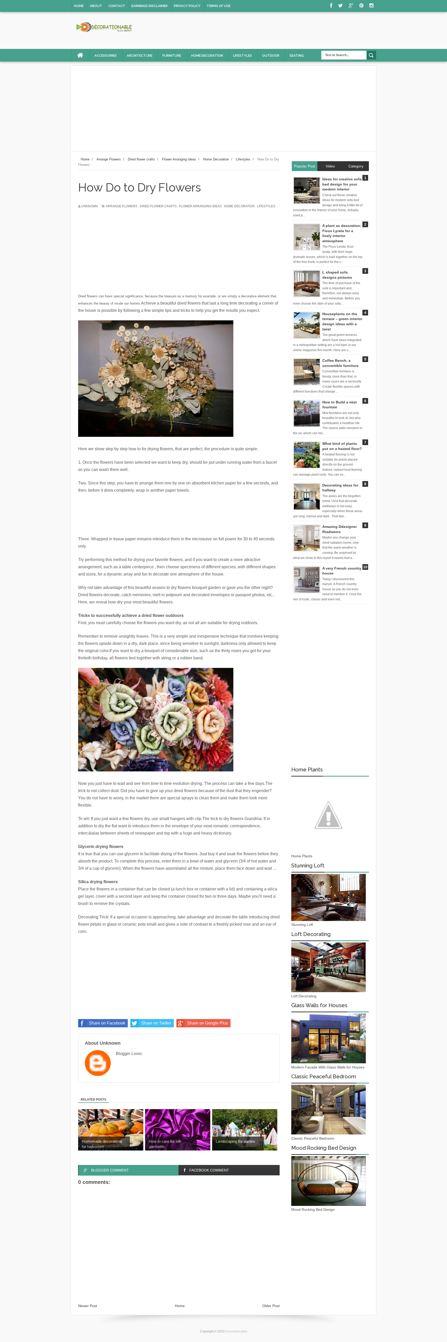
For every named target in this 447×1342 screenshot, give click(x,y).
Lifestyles (242, 55)
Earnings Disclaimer (149, 6)
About (96, 6)
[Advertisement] (223, 108)
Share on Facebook (107, 1023)
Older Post (271, 1306)
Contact (116, 6)
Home (79, 6)
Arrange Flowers (121, 206)
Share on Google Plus (207, 1023)
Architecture (139, 55)
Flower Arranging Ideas (200, 206)
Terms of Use (218, 6)
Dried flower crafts (158, 206)
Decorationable (236, 1331)
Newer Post (87, 1306)
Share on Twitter (156, 1023)
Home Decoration (239, 206)
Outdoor (270, 55)
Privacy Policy (187, 6)
